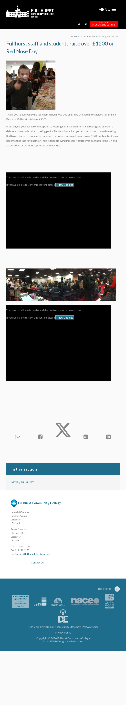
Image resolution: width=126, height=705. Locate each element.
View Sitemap (91, 626)
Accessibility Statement (68, 626)
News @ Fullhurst (108, 36)
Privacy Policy (63, 632)
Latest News (87, 36)
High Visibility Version (40, 626)
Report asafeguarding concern (104, 23)
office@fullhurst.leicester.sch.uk (33, 554)
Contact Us (37, 562)
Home (74, 36)
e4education (76, 641)
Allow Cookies (65, 184)
